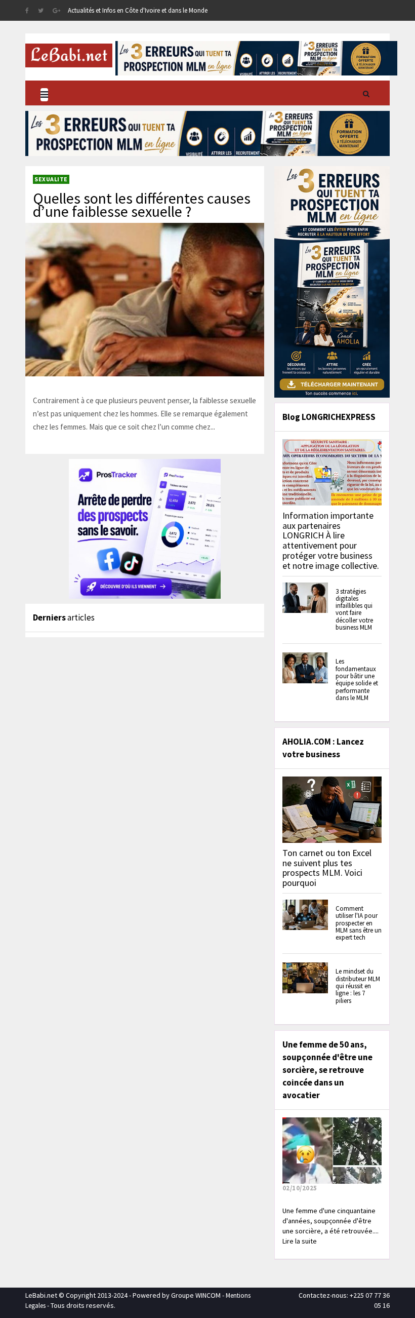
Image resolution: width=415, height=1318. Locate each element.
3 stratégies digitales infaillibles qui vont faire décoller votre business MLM (354, 609)
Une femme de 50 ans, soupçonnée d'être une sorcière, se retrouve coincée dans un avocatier (327, 1070)
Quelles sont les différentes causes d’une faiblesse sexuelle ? (142, 204)
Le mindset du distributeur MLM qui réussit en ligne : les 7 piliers (358, 985)
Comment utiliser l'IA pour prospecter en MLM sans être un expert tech (359, 923)
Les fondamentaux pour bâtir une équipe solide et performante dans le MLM (357, 679)
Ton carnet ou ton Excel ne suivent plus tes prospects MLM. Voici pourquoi (326, 867)
